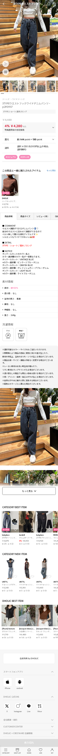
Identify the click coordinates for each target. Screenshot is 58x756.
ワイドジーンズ (18, 99)
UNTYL (5, 582)
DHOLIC (5, 198)
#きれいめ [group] (25, 157)
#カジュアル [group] (11, 157)
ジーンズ (5, 99)
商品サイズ (25, 216)
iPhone (7, 688)
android (20, 688)
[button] (53, 37)
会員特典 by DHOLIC (29, 658)
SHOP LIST (17, 753)
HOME (29, 753)
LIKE (40, 753)
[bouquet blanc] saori (27, 629)
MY (52, 753)
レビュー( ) (42, 216)
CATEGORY (5, 753)
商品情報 (9, 216)
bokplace (5, 535)
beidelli (22, 535)
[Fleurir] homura (8, 629)
